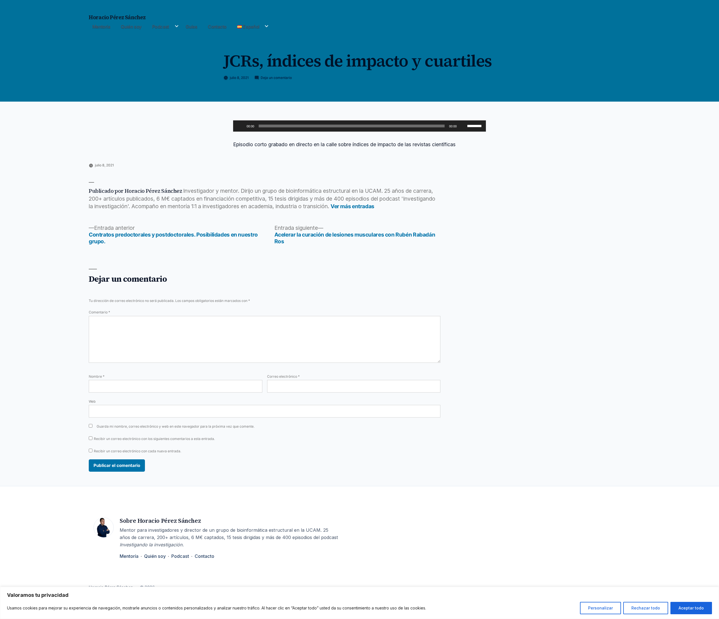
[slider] (475, 125)
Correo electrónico (283, 376)
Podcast (160, 26)
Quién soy (131, 26)
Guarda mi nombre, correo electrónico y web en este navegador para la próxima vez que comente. (175, 426)
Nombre (96, 376)
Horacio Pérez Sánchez (117, 17)
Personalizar (600, 608)
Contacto (217, 26)
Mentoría (101, 26)
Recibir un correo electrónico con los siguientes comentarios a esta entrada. (154, 439)
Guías (191, 26)
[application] (359, 126)
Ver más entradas (352, 206)
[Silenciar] (463, 126)
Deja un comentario (276, 77)
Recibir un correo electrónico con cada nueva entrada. (137, 451)
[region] (359, 603)
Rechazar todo (645, 608)
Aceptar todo (691, 608)
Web (92, 401)
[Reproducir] (240, 126)
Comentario (99, 312)
